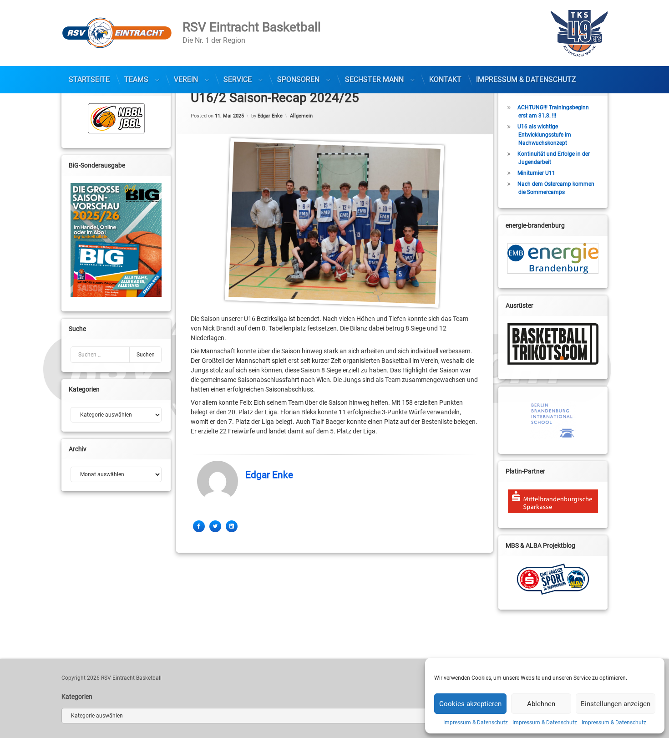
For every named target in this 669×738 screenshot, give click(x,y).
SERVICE (237, 79)
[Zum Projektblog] (552, 579)
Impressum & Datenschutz (475, 722)
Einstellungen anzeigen (615, 704)
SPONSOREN (298, 79)
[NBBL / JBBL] (116, 118)
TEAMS (136, 79)
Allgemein (301, 115)
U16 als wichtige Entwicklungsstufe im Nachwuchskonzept (544, 134)
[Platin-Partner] (552, 501)
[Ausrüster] (552, 344)
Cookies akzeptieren (470, 704)
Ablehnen (541, 704)
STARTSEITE (89, 79)
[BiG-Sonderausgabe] (116, 240)
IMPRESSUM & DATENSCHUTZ (526, 79)
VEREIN (186, 79)
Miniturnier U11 (536, 173)
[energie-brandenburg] (552, 258)
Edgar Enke (270, 115)
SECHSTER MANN (374, 79)
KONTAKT (445, 79)
